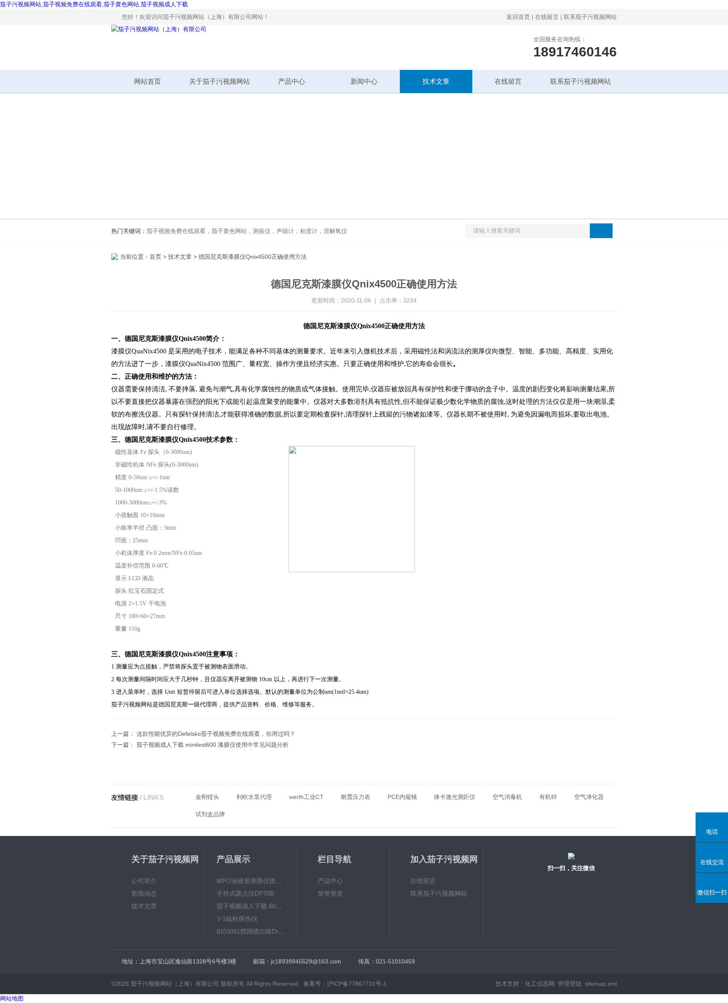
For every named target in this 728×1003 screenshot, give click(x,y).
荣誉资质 (330, 893)
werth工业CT (306, 796)
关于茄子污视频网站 (219, 81)
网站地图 (12, 998)
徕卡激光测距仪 (454, 796)
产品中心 (291, 81)
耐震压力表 (355, 796)
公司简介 (144, 880)
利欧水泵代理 (254, 796)
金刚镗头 (207, 796)
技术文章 (436, 81)
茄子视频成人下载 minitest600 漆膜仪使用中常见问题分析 (212, 744)
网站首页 (147, 81)
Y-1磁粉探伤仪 (237, 918)
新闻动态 (144, 893)
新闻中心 (364, 81)
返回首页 (518, 16)
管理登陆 (569, 983)
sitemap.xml (601, 983)
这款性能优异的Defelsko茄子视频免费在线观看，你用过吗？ (215, 733)
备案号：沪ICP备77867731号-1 (345, 983)
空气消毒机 (507, 796)
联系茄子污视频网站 (590, 16)
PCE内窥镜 (402, 796)
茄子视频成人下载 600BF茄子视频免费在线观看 (251, 906)
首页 (155, 256)
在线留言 (547, 16)
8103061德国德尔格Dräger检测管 (251, 931)
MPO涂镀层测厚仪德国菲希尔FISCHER (251, 880)
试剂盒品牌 (210, 814)
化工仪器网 (539, 983)
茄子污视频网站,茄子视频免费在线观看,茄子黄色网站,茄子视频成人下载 (94, 4)
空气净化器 (589, 796)
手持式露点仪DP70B (245, 893)
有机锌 (548, 796)
